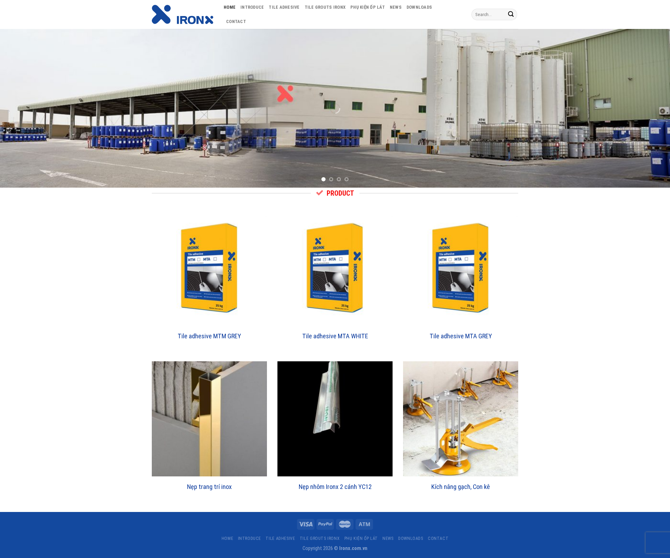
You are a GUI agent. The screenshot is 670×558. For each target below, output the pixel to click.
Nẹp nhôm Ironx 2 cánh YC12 (335, 486)
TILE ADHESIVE (284, 7)
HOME (230, 7)
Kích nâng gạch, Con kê (460, 486)
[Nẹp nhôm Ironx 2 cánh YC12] (335, 418)
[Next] (647, 108)
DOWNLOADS (419, 7)
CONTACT (236, 21)
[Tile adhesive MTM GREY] (209, 268)
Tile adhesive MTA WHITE (335, 336)
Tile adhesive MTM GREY (209, 336)
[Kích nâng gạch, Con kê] (460, 418)
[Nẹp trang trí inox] (209, 418)
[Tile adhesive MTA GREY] (460, 268)
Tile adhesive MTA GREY (461, 336)
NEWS (396, 7)
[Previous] (22, 108)
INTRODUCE (252, 7)
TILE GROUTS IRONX (325, 7)
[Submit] (511, 15)
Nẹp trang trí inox (209, 486)
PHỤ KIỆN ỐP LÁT (367, 7)
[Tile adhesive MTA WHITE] (335, 268)
